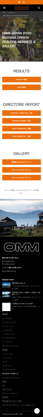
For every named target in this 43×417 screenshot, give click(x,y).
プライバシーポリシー (10, 393)
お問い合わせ (7, 389)
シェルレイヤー (7, 330)
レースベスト (7, 358)
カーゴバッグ (7, 366)
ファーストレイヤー (9, 322)
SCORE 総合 (21, 87)
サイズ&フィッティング (10, 378)
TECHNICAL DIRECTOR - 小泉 (22, 113)
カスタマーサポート (10, 373)
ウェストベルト (7, 354)
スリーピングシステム (10, 346)
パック (5, 350)
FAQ (3, 386)
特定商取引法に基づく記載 (12, 401)
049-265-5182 (9, 261)
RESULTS (11, 12)
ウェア (5, 314)
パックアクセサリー (9, 370)
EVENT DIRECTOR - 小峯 (21, 136)
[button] (38, 8)
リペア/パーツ (7, 342)
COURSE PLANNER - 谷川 (21, 121)
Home (4, 12)
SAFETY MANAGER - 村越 (21, 128)
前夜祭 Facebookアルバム (22, 162)
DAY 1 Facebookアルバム (21, 170)
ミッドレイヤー (7, 326)
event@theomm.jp (10, 271)
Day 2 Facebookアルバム (21, 177)
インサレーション (8, 334)
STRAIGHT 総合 (21, 79)
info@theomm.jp (9, 264)
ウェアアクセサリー (9, 338)
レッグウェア (7, 318)
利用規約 (5, 397)
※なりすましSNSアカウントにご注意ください (19, 405)
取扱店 (4, 382)
